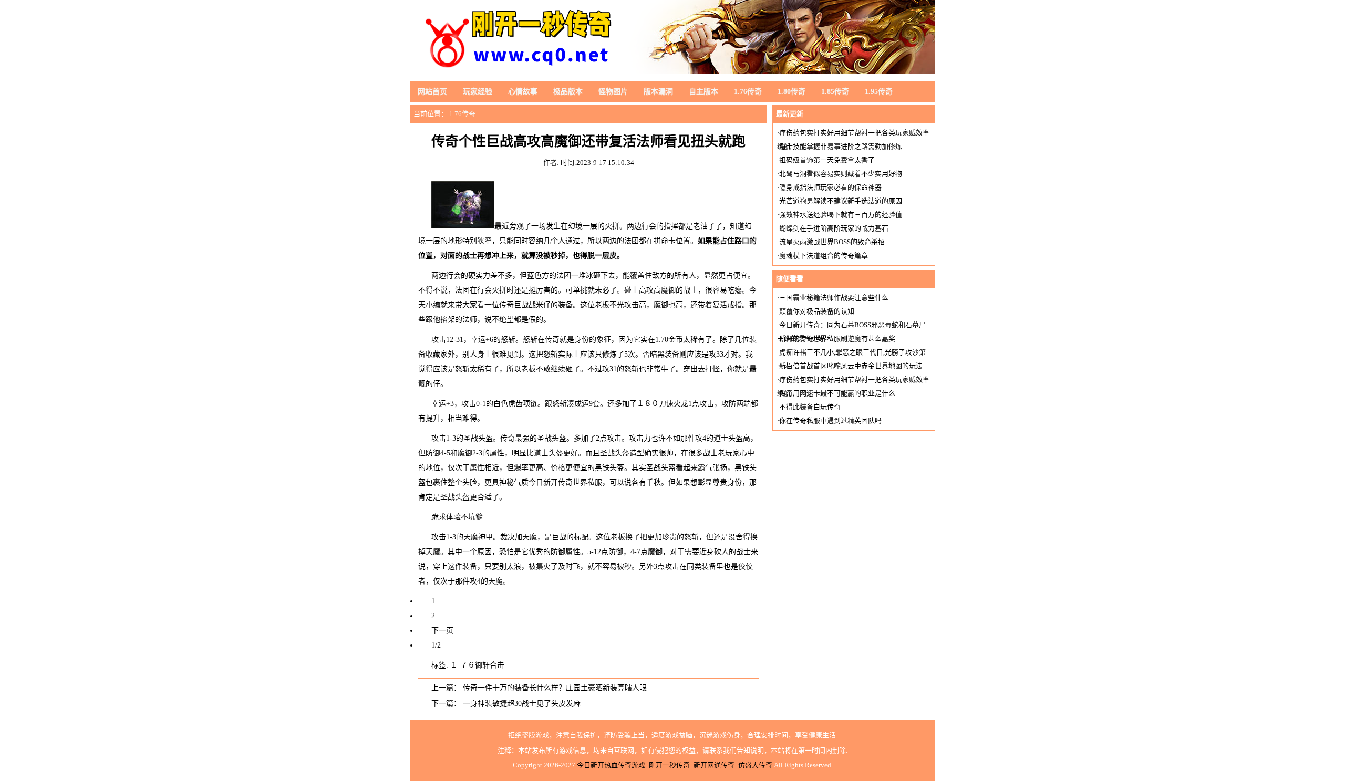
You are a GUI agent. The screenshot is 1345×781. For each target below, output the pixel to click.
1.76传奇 (748, 92)
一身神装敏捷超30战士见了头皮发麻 (522, 703)
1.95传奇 (879, 92)
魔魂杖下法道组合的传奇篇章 (823, 255)
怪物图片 (613, 92)
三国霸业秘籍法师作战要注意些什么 (833, 297)
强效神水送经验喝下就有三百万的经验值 (840, 214)
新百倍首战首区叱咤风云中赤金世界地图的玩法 (851, 366)
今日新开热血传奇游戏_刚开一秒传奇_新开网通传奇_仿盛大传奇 (674, 765)
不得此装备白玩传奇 (810, 407)
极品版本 (568, 92)
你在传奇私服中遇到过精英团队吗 (830, 420)
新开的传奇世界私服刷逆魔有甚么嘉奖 (837, 338)
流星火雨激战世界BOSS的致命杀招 (832, 242)
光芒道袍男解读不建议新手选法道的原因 (840, 201)
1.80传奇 (791, 92)
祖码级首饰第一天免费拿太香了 (827, 160)
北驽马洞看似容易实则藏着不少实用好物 (840, 174)
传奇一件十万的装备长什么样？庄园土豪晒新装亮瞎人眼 (555, 688)
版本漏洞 (658, 92)
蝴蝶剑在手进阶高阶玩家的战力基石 (833, 228)
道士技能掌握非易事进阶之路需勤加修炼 (840, 146)
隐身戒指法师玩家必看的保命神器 (830, 187)
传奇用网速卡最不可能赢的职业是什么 (837, 393)
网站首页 (432, 92)
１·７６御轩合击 (477, 665)
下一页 (442, 630)
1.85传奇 (835, 92)
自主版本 (703, 92)
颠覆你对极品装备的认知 (816, 311)
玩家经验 (477, 92)
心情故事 (522, 92)
